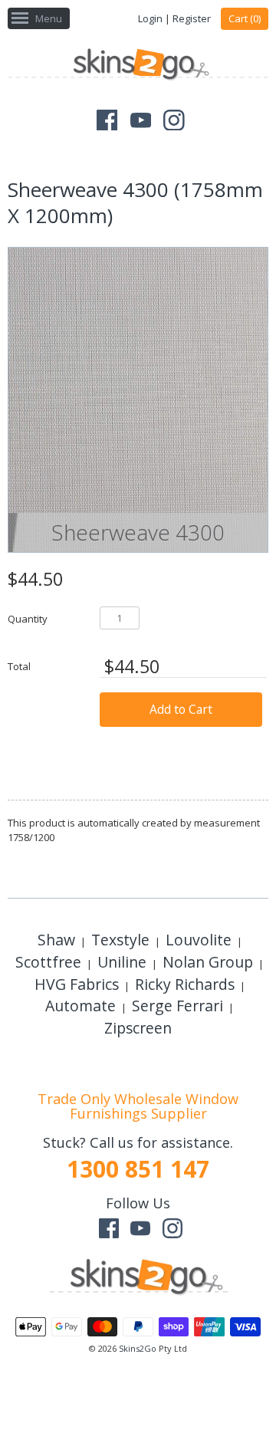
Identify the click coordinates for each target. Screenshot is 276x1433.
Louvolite (199, 939)
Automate (80, 1005)
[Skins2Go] (138, 66)
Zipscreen (138, 1027)
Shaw (56, 939)
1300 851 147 (138, 1169)
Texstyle (120, 939)
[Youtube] (141, 120)
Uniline (121, 961)
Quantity (28, 618)
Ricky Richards (185, 984)
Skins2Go (137, 1348)
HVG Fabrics (76, 984)
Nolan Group (208, 961)
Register (191, 18)
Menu (48, 18)
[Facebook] (107, 120)
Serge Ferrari (177, 1005)
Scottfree (48, 961)
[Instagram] (174, 120)
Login (150, 18)
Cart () (244, 18)
